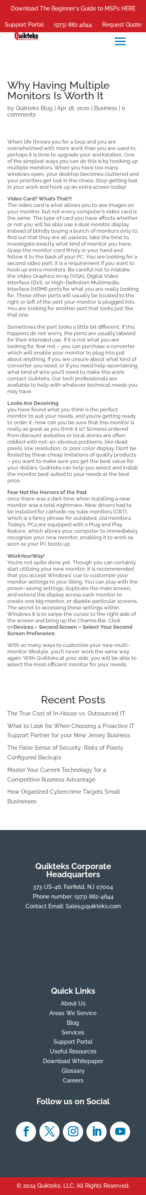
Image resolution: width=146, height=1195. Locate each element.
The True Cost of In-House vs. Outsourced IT (66, 713)
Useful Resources (73, 1051)
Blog (73, 1023)
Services (73, 1032)
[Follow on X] (49, 1132)
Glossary (73, 1071)
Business (105, 108)
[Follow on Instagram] (73, 1132)
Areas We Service (73, 1013)
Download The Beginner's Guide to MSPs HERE (73, 8)
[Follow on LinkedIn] (96, 1132)
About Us (73, 1003)
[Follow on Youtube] (120, 1132)
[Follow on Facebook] (26, 1132)
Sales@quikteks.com (93, 906)
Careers (73, 1080)
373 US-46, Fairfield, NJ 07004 (73, 887)
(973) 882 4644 (73, 24)
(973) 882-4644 (94, 896)
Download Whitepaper (73, 1061)
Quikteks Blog (34, 108)
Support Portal (24, 24)
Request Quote (122, 24)
